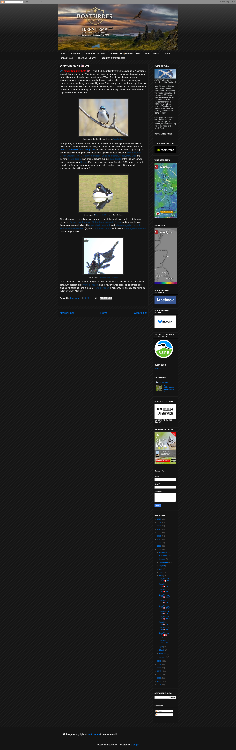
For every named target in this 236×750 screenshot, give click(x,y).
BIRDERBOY (159, 369)
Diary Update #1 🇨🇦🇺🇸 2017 (164, 635)
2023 (159, 529)
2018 (159, 546)
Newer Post (67, 312)
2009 (159, 685)
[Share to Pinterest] (110, 298)
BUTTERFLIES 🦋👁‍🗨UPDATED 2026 (125, 54)
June (161, 572)
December (163, 552)
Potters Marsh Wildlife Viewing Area (77, 149)
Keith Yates (94, 734)
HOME (63, 54)
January (162, 657)
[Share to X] (106, 298)
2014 (159, 668)
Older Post (140, 312)
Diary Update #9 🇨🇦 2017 (164, 585)
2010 (159, 681)
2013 (159, 671)
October (162, 559)
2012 (159, 674)
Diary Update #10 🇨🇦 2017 (165, 580)
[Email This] (101, 298)
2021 (159, 536)
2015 (159, 664)
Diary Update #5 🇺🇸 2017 (164, 612)
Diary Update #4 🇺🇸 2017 (164, 618)
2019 (159, 543)
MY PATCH (75, 54)
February (163, 654)
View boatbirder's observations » (169, 388)
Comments (161, 715)
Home (103, 312)
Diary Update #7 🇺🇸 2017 (164, 596)
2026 (159, 519)
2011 (159, 678)
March (162, 650)
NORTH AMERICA (152, 54)
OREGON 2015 (67, 58)
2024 (159, 526)
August (162, 566)
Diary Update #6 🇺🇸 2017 (164, 607)
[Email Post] (96, 298)
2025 (159, 522)
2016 (159, 661)
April (161, 647)
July (161, 569)
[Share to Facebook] (108, 298)
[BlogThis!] (103, 298)
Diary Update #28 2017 (164, 641)
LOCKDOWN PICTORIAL (95, 54)
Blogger (135, 744)
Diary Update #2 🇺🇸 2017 (164, 629)
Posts (159, 711)
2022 (159, 533)
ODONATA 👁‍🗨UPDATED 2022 (113, 58)
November (163, 556)
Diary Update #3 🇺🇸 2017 (164, 623)
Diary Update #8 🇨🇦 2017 (164, 591)
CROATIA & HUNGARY (87, 58)
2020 (159, 539)
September (163, 562)
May (161, 576)
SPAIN (167, 54)
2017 (159, 549)
